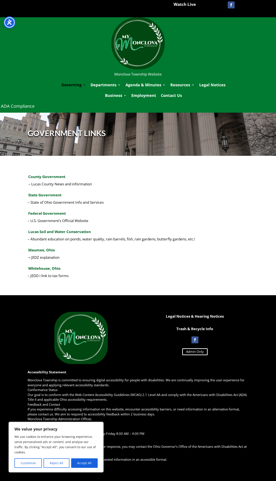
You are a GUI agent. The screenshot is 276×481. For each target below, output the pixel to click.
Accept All (84, 463)
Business (113, 95)
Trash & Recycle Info (194, 328)
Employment (143, 95)
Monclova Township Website (138, 74)
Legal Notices (212, 84)
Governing (71, 84)
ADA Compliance (17, 106)
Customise (28, 463)
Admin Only (195, 351)
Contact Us (171, 95)
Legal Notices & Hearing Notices (195, 316)
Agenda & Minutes (143, 84)
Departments (103, 84)
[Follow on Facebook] (231, 5)
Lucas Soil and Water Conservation (59, 231)
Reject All (56, 463)
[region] (56, 447)
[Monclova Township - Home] (138, 68)
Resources (180, 84)
